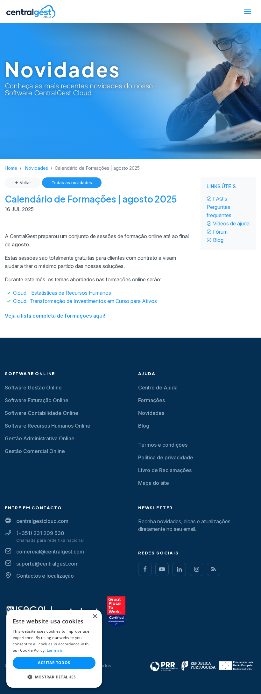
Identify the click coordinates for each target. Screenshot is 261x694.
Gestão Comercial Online (35, 451)
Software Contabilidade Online (41, 413)
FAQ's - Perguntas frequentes (219, 207)
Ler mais (55, 650)
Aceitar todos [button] (54, 662)
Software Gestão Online (33, 387)
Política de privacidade (165, 457)
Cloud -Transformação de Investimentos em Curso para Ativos (85, 301)
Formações (151, 400)
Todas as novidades (72, 182)
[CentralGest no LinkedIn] (179, 569)
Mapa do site (153, 483)
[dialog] (54, 649)
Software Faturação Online (36, 400)
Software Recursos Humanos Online (47, 426)
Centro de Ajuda (158, 387)
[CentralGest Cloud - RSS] (213, 569)
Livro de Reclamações (165, 470)
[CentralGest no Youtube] (162, 569)
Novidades (151, 413)
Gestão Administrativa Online (39, 438)
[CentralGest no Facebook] (145, 569)
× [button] (94, 616)
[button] (54, 677)
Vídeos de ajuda (231, 223)
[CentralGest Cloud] (30, 11)
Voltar (24, 182)
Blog (218, 240)
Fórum (220, 232)
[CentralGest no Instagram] (196, 569)
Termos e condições (162, 445)
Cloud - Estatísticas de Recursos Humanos (62, 293)
